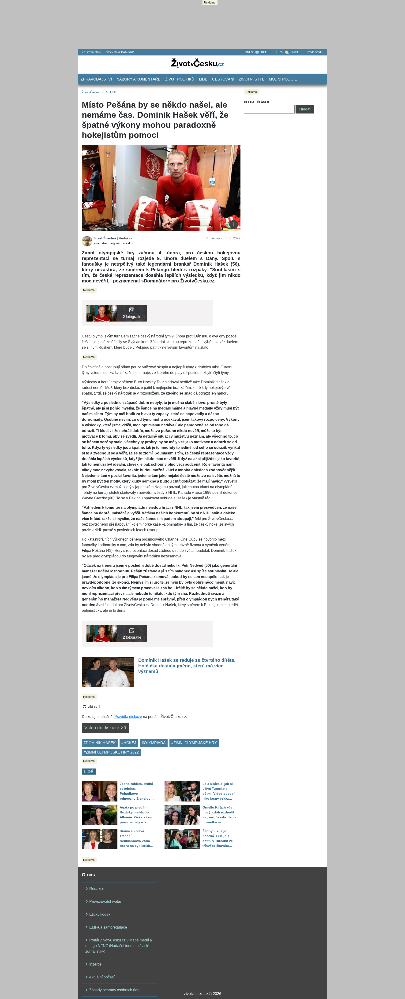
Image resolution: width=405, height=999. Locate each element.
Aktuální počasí (101, 977)
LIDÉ (203, 79)
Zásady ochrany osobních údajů (115, 990)
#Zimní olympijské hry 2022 (111, 752)
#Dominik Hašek (100, 743)
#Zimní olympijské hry (194, 743)
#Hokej (128, 743)
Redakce (96, 889)
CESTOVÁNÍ (223, 79)
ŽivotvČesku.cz (92, 92)
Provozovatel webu (104, 902)
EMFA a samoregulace (107, 927)
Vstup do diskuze (105, 727)
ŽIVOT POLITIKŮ (179, 79)
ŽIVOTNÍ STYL (251, 79)
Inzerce (94, 964)
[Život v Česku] (197, 63)
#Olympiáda (154, 743)
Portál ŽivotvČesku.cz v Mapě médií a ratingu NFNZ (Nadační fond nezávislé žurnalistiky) (118, 945)
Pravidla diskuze (128, 717)
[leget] (132, 313)
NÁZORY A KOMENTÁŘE (138, 79)
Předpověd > (315, 52)
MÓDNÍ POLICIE (283, 79)
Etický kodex (99, 914)
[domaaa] (101, 313)
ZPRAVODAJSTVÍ (96, 79)
